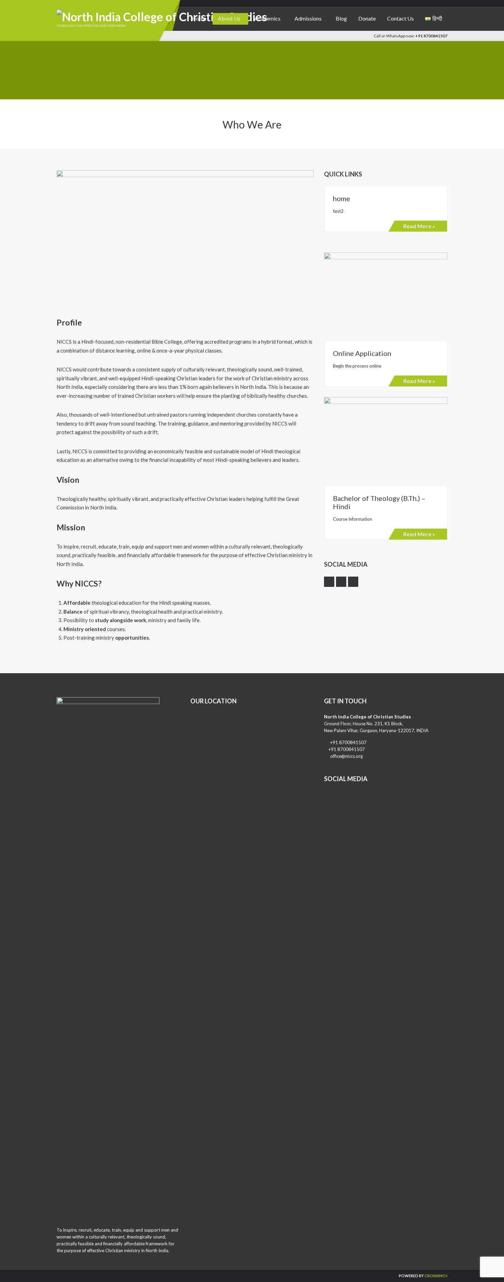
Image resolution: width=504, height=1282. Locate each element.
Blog (341, 18)
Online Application (362, 353)
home (341, 198)
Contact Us (400, 18)
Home (199, 18)
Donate (367, 18)
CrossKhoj (435, 1275)
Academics (267, 18)
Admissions (308, 18)
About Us (229, 18)
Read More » (419, 226)
